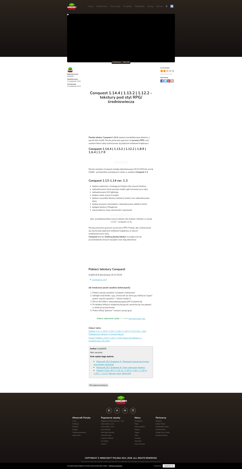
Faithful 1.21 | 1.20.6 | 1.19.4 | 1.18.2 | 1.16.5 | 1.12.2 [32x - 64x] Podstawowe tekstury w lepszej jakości (117, 333)
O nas (74, 421)
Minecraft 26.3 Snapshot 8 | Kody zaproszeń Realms (120, 367)
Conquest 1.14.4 (99, 279)
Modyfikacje (139, 421)
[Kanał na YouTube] (125, 410)
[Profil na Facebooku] (109, 410)
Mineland (159, 421)
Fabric (136, 435)
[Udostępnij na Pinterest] (168, 81)
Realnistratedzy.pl (161, 435)
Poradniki (127, 6)
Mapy (136, 424)
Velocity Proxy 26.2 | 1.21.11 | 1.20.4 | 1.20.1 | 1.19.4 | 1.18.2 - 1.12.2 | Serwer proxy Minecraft (120, 372)
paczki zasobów (136, 319)
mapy (143, 319)
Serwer (159, 6)
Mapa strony (76, 435)
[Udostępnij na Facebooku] (162, 81)
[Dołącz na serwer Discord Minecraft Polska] (172, 6)
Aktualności (101, 6)
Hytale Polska (160, 424)
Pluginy (137, 432)
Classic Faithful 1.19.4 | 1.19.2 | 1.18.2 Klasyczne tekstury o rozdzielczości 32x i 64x (115, 339)
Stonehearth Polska (162, 427)
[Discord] (133, 410)
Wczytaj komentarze (98, 385)
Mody (130, 319)
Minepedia (139, 6)
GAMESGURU (160, 430)
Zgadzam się (168, 466)
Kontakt (75, 430)
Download (115, 6)
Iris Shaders (105, 441)
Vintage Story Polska (163, 432)
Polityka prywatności (79, 432)
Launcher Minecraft (107, 438)
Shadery (137, 430)
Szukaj (150, 6)
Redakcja (75, 424)
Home (90, 6)
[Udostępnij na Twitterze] (165, 81)
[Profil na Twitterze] (117, 410)
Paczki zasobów (140, 427)
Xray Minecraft (105, 430)
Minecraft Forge (106, 435)
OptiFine (104, 444)
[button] (166, 6)
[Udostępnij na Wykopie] (172, 81)
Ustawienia (157, 466)
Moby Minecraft (140, 444)
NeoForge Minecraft (107, 432)
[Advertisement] (121, 77)
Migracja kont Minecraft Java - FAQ (112, 421)
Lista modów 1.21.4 (107, 424)
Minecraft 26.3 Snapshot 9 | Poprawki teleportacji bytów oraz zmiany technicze (121, 363)
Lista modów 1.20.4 (107, 427)
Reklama (75, 427)
